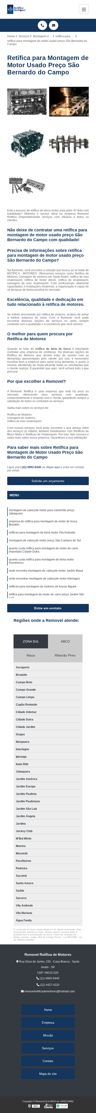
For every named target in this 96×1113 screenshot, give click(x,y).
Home (48, 1010)
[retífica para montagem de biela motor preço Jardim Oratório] (27, 185)
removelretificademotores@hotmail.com (49, 991)
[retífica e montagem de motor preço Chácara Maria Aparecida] (69, 143)
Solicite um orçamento (47, 481)
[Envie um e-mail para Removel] (53, 25)
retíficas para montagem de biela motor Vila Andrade (42, 532)
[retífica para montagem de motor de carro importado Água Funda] (69, 101)
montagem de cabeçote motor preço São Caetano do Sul (45, 540)
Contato (48, 1061)
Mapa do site (48, 1074)
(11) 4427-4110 (49, 984)
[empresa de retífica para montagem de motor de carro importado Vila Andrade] (27, 101)
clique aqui (53, 467)
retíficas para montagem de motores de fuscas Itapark (42, 586)
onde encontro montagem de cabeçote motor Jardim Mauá (46, 570)
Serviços (48, 1048)
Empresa (48, 1022)
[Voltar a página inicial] (16, 9)
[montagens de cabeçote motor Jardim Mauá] (27, 143)
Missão (48, 1035)
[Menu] (84, 9)
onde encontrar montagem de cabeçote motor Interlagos (44, 578)
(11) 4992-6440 (32, 467)
